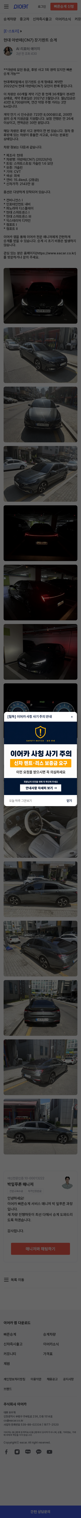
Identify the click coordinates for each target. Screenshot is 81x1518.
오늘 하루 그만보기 (20, 800)
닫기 (69, 800)
